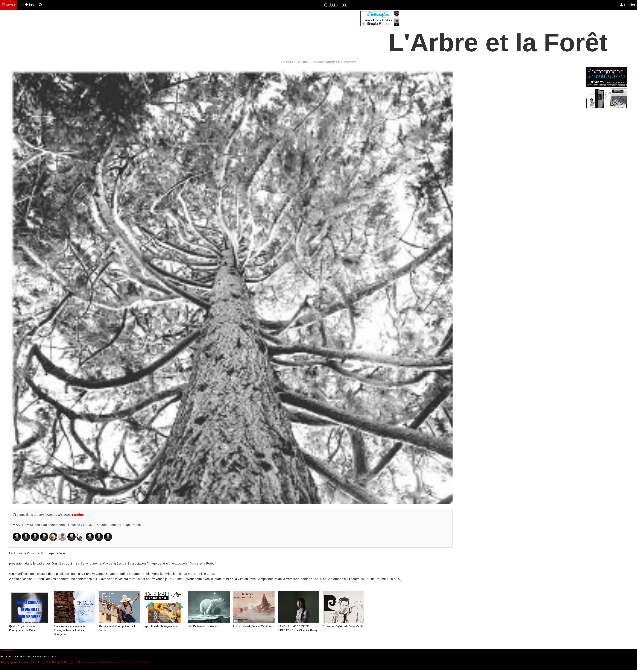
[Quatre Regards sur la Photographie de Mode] (30, 607)
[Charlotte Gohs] (44, 540)
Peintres (83, 662)
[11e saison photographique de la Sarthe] (119, 607)
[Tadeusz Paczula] (71, 540)
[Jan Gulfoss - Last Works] (209, 607)
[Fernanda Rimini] (108, 540)
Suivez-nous (50, 656)
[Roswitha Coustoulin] (26, 540)
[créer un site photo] (606, 107)
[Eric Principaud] (90, 540)
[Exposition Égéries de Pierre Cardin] (343, 607)
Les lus (26, 5)
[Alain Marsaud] (62, 540)
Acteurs (119, 662)
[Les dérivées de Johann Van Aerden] (254, 607)
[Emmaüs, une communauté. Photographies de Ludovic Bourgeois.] (74, 607)
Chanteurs (132, 662)
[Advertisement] (298, 34)
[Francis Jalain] (53, 540)
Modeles (145, 662)
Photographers (27, 662)
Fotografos (44, 662)
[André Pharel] (80, 540)
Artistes (94, 662)
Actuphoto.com (11, 650)
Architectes (107, 662)
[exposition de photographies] (164, 607)
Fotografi (57, 662)
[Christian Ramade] (99, 540)
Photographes (8, 662)
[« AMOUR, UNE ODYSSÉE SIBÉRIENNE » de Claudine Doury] (298, 607)
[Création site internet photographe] (379, 25)
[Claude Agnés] (17, 540)
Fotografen (70, 662)
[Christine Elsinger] (35, 540)
